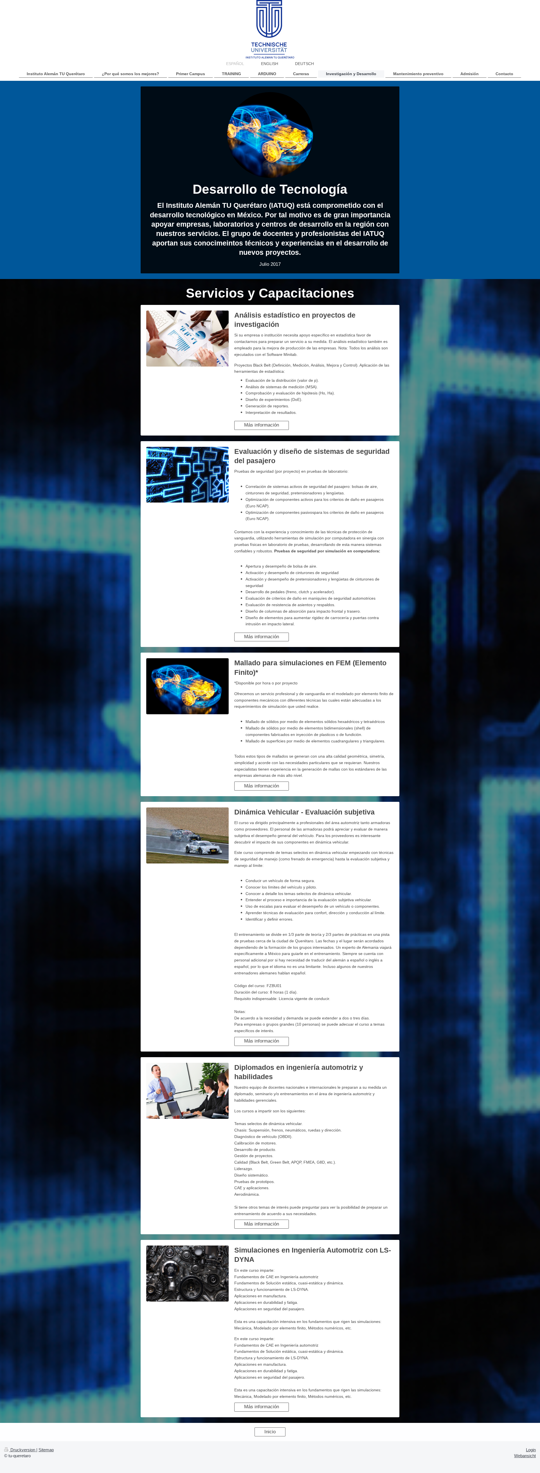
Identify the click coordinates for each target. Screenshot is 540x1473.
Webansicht (525, 1455)
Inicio (270, 1431)
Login (531, 1449)
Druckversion (22, 1449)
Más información (261, 425)
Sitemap (46, 1449)
